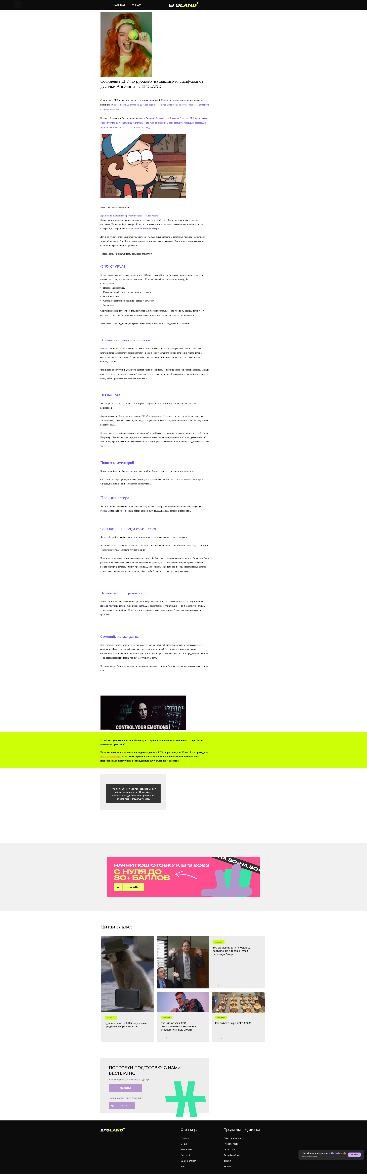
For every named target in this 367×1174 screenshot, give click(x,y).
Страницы (189, 1130)
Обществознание (233, 1138)
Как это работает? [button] (309, 1156)
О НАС (136, 5)
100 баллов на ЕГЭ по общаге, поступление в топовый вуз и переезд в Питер (231, 951)
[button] (125, 1088)
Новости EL (187, 1149)
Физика (227, 1161)
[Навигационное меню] (17, 5)
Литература (230, 1149)
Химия (227, 1166)
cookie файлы (334, 1153)
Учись (184, 1166)
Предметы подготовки (242, 1130)
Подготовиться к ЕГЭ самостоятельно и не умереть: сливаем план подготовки (179, 1026)
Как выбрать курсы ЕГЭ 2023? (233, 1023)
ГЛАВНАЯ (118, 5)
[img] (127, 974)
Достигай (185, 1155)
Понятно (354, 1155)
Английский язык (233, 1155)
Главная (185, 1138)
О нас (184, 1144)
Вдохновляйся (188, 1161)
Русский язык (231, 1144)
